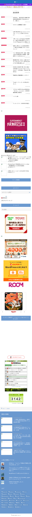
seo (17, 496)
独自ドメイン (19, 504)
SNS (28, 496)
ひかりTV (12, 500)
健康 (18, 502)
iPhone (17, 494)
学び (23, 502)
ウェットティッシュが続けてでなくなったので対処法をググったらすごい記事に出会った (19, 469)
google (5, 494)
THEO (4, 498)
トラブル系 (5, 502)
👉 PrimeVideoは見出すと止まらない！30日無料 (16, 4)
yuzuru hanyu (22, 498)
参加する (25, 387)
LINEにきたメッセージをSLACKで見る (18, 171)
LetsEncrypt (5, 496)
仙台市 (12, 502)
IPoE (23, 494)
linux (12, 496)
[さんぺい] (16, 1)
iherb (10, 494)
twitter (10, 498)
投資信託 (5, 504)
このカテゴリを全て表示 (16, 386)
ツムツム (26, 500)
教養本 (11, 504)
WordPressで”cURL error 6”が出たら (19, 473)
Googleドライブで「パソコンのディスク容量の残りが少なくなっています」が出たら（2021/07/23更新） (19, 158)
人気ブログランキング (6, 200)
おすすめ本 (5, 500)
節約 (26, 504)
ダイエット (19, 500)
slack (23, 496)
